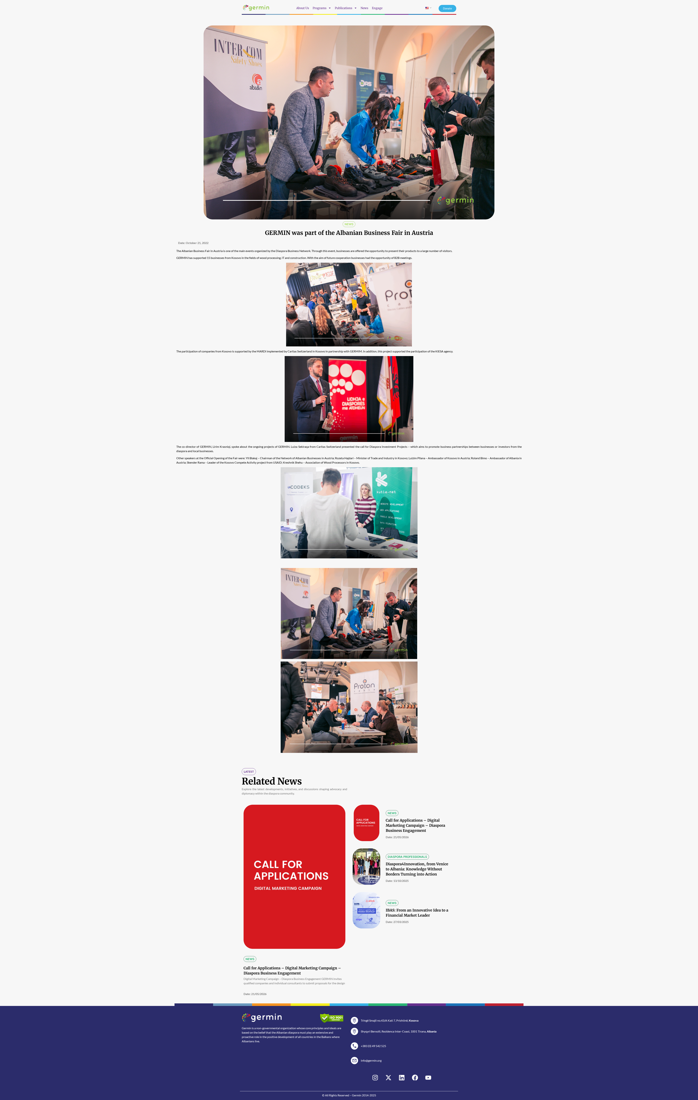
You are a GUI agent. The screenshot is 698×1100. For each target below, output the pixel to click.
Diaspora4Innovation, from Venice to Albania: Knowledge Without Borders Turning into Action (417, 869)
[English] (427, 8)
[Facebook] (415, 1077)
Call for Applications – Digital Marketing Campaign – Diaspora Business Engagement (415, 825)
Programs (319, 8)
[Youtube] (428, 1077)
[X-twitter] (388, 1077)
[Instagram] (375, 1077)
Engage (377, 8)
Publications (343, 8)
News (364, 8)
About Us (302, 8)
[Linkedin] (402, 1077)
